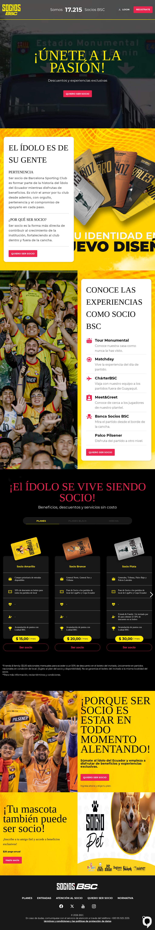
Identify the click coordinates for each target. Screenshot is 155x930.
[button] (151, 594)
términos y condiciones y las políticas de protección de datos (77, 921)
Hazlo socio (12, 860)
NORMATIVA (125, 898)
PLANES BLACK (77, 520)
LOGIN (125, 9)
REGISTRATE (143, 9)
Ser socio (25, 647)
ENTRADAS (44, 898)
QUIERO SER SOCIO (77, 93)
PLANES (41, 520)
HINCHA (114, 520)
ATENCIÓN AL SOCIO (69, 898)
